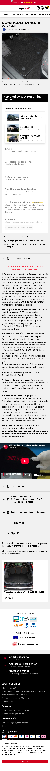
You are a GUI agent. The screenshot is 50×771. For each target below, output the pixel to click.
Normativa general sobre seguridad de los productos (24, 691)
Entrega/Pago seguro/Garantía (15, 723)
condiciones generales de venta (15, 695)
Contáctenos (7, 701)
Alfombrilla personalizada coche (15, 710)
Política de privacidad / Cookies (15, 698)
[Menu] (10, 8)
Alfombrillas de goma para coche (16, 714)
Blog (4, 726)
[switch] (8, 14)
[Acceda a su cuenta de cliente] (42, 8)
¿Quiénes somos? (9, 688)
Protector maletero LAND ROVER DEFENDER (24, 592)
